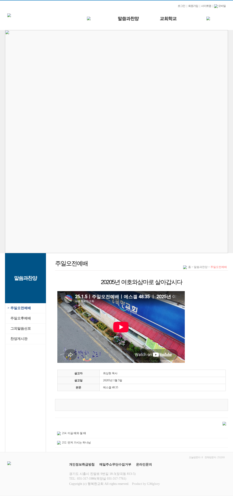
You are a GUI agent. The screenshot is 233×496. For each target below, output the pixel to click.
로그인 (181, 6)
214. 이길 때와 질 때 (74, 433)
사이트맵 (206, 6)
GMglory (153, 484)
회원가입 (193, 6)
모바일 (222, 6)
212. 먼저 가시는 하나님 (76, 442)
